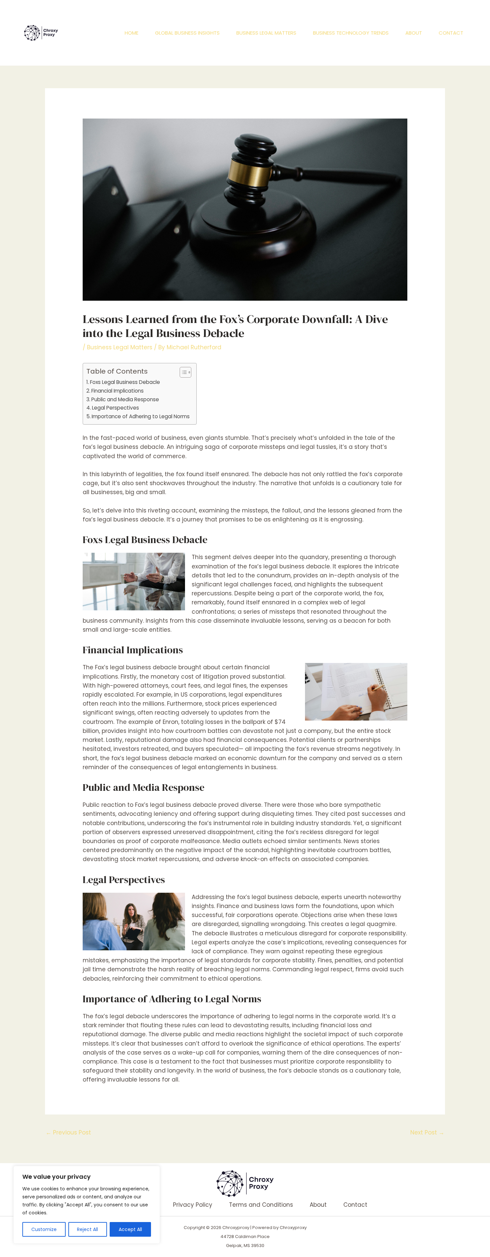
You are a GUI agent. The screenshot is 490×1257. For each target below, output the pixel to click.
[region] (86, 1205)
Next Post (427, 1132)
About (413, 32)
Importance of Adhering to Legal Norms (141, 416)
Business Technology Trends (351, 32)
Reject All (87, 1229)
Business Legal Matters (266, 32)
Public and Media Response (125, 399)
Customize (44, 1229)
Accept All (130, 1229)
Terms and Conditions (261, 1205)
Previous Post (68, 1132)
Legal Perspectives (115, 407)
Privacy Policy (192, 1205)
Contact (451, 32)
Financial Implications (117, 390)
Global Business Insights (187, 32)
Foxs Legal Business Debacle (125, 382)
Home (131, 32)
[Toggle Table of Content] (182, 372)
